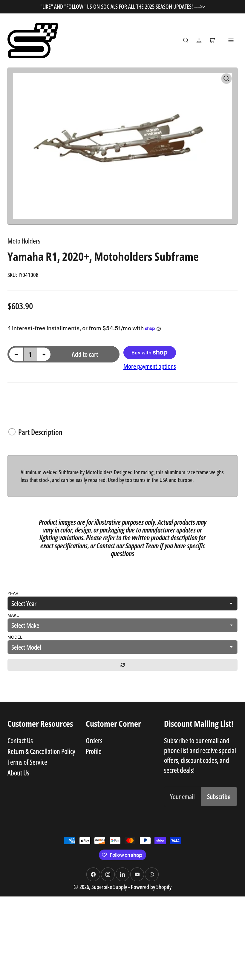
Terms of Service (27, 762)
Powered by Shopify (151, 887)
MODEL (14, 637)
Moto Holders (23, 241)
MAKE (13, 615)
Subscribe (219, 796)
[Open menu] (231, 40)
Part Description (40, 432)
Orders (94, 740)
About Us (18, 773)
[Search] (185, 40)
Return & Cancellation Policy (41, 751)
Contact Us (20, 740)
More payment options (149, 366)
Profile (94, 751)
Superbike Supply (109, 887)
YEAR (13, 593)
